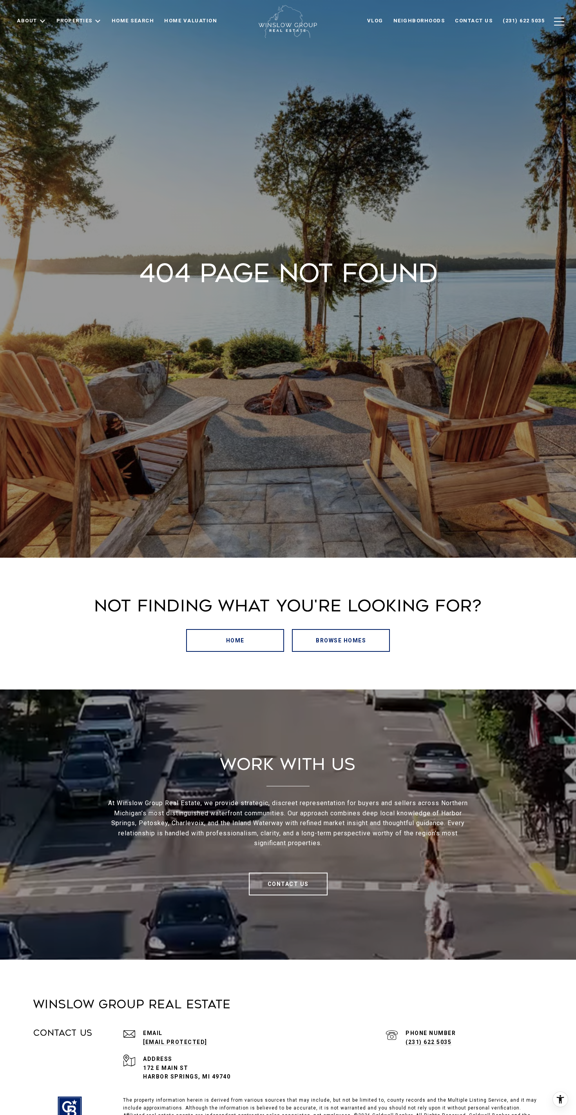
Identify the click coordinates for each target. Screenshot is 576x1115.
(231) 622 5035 (428, 1042)
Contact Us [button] (288, 884)
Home (235, 640)
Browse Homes (341, 640)
